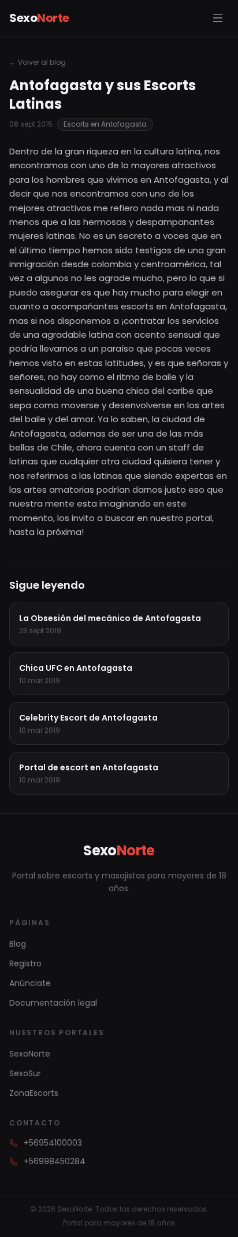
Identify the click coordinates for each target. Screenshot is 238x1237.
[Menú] (218, 18)
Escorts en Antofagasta (105, 124)
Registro (25, 963)
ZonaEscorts (33, 1093)
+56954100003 (53, 1143)
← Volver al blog (37, 62)
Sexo (39, 18)
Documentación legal (53, 1003)
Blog (17, 944)
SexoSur (25, 1073)
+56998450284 (54, 1161)
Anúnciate (30, 983)
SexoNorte (29, 1053)
